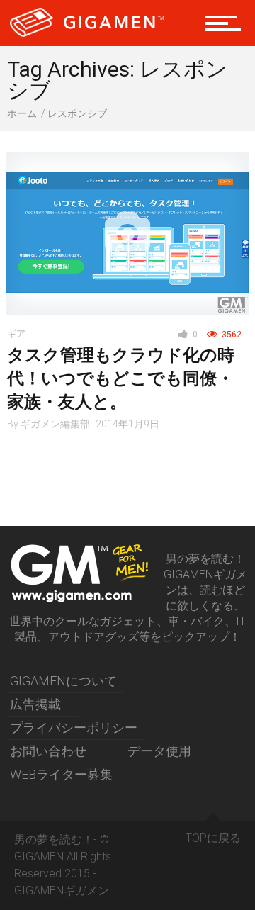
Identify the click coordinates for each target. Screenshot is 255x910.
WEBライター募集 (61, 774)
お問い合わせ (48, 750)
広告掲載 (35, 704)
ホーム (22, 113)
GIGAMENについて (63, 680)
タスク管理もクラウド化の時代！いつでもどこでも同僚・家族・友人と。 (120, 378)
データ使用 (159, 750)
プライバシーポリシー (73, 727)
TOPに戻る (213, 838)
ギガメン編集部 (55, 423)
